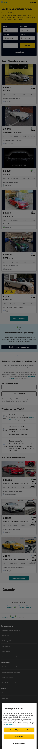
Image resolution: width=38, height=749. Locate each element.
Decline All (19, 736)
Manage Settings (19, 743)
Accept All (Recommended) (19, 730)
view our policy (10, 725)
